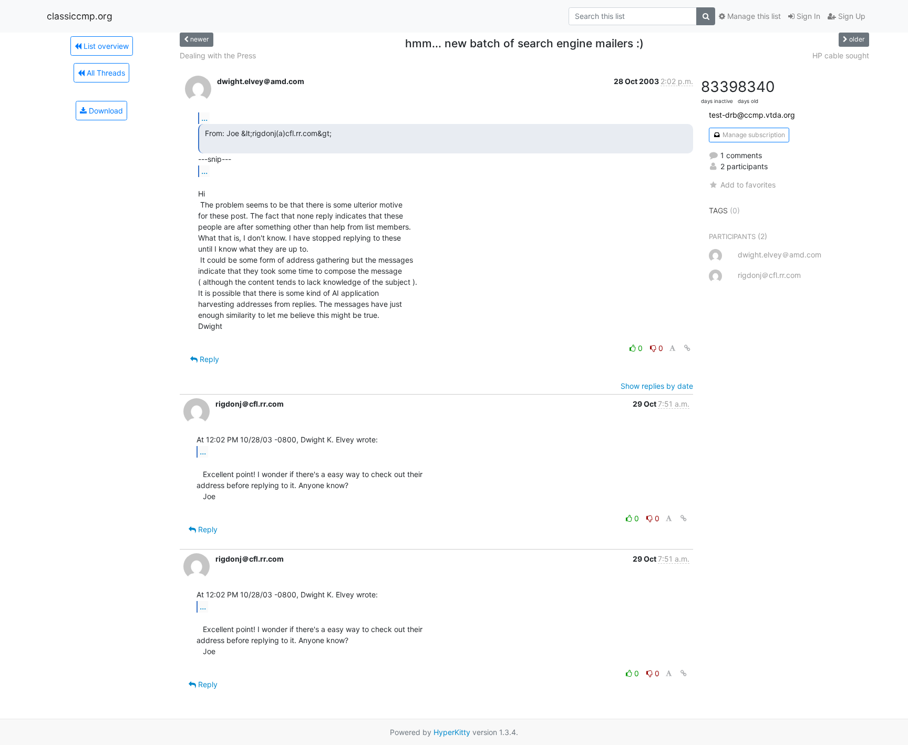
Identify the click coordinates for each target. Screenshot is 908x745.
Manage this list (753, 16)
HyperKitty (452, 732)
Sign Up (850, 16)
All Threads (105, 72)
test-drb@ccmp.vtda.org (752, 114)
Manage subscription (753, 135)
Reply (208, 359)
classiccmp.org (79, 16)
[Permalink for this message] (687, 348)
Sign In (807, 16)
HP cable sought (840, 55)
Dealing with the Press (218, 55)
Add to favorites (748, 184)
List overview (105, 46)
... (204, 117)
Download (105, 110)
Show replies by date (657, 385)
